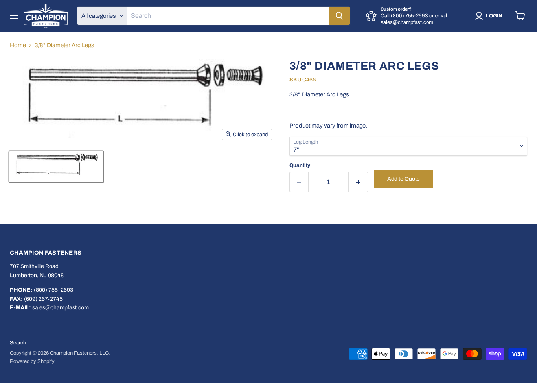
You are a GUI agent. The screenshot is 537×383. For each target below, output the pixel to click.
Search (18, 343)
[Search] (339, 16)
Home (18, 45)
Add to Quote (403, 179)
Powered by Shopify (32, 361)
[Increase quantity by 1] (358, 182)
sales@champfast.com (60, 308)
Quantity (299, 165)
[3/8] (56, 166)
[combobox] (228, 16)
